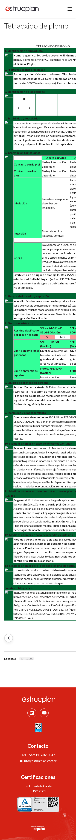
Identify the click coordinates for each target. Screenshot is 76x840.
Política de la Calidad (39, 786)
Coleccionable (27, 659)
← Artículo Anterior (8, 638)
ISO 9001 (39, 791)
